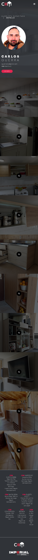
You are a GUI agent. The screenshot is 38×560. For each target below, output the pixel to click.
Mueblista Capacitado (13, 16)
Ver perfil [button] (7, 71)
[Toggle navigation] (34, 4)
